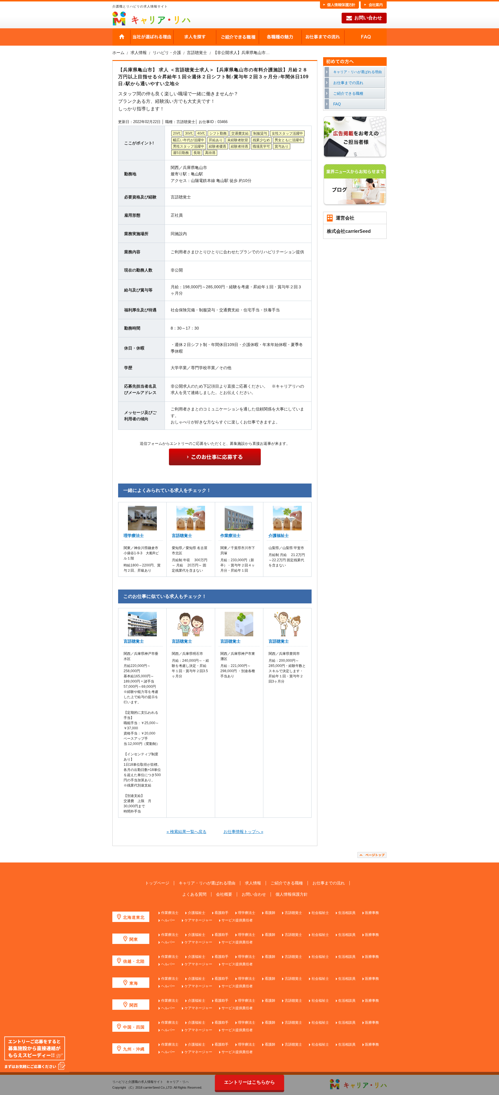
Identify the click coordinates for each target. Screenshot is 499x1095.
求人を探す (194, 37)
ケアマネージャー (198, 920)
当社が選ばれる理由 (152, 37)
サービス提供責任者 (237, 920)
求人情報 (253, 883)
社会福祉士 (320, 913)
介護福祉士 (279, 535)
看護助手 (221, 913)
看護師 (270, 913)
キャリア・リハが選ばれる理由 (357, 72)
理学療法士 (134, 535)
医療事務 (372, 913)
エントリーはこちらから (249, 1082)
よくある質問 (194, 894)
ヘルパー (168, 920)
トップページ (157, 883)
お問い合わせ (368, 17)
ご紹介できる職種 (237, 37)
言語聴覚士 (182, 535)
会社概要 (224, 894)
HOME (121, 37)
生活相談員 (346, 913)
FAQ (365, 37)
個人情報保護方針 (291, 894)
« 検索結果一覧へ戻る (186, 831)
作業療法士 (230, 535)
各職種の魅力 (280, 37)
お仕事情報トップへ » (243, 831)
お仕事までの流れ (322, 37)
